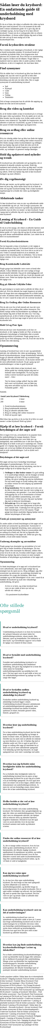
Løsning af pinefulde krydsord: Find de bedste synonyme (20, 1002)
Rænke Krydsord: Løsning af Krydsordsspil (21, 1004)
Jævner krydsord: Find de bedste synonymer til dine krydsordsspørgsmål (21, 1008)
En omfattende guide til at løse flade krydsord (22, 997)
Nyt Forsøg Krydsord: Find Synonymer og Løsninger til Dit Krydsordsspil (20, 986)
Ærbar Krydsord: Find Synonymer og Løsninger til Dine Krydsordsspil (19, 1024)
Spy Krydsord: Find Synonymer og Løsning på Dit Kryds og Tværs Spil (21, 995)
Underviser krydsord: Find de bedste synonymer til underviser (20, 999)
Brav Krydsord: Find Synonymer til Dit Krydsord (19, 984)
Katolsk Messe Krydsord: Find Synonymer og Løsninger (19, 982)
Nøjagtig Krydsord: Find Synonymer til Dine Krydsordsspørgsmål (20, 1021)
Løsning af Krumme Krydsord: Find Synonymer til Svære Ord (17, 1019)
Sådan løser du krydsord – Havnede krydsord (20, 1006)
